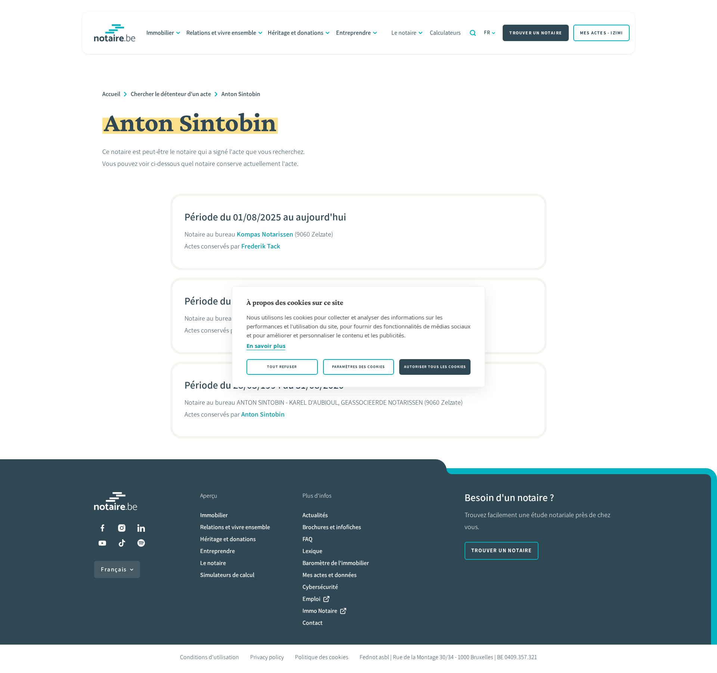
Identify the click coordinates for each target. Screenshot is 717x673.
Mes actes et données (329, 574)
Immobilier (160, 32)
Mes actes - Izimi (601, 32)
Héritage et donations (295, 32)
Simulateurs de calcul (227, 574)
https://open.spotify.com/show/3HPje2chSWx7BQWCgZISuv (141, 543)
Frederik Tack (260, 246)
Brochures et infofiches (331, 527)
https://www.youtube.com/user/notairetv (102, 543)
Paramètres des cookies (358, 366)
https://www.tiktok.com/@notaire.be (122, 543)
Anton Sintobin (240, 94)
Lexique (312, 551)
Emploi (311, 598)
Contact (312, 622)
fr (487, 33)
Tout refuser (282, 366)
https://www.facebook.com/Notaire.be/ (102, 528)
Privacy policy (267, 657)
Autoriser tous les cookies (435, 366)
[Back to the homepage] (114, 33)
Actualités (315, 515)
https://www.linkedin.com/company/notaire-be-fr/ (141, 528)
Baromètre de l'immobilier (335, 563)
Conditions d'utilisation (209, 657)
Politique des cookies (321, 657)
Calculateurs (445, 32)
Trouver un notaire (535, 32)
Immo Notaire (319, 610)
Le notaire (403, 32)
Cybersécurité (320, 586)
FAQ (307, 539)
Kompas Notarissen (265, 234)
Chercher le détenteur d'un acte (171, 94)
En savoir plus (265, 345)
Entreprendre (353, 32)
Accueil (111, 94)
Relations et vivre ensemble (221, 32)
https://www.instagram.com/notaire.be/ (122, 528)
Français (114, 569)
